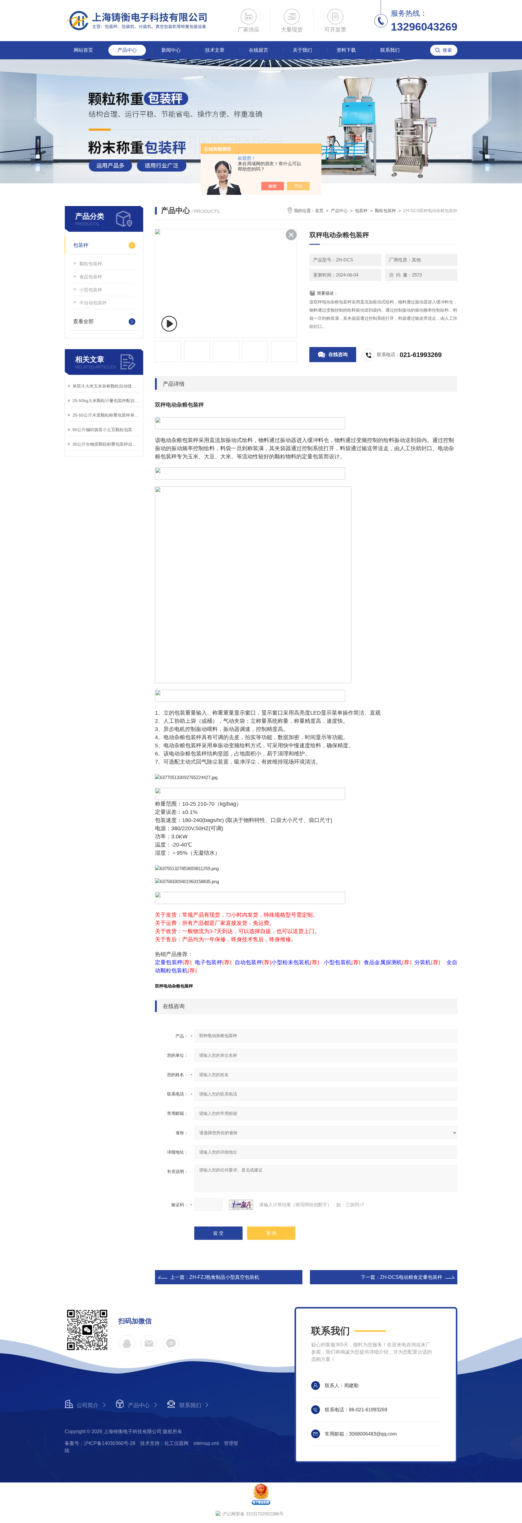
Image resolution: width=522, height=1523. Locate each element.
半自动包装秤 (93, 302)
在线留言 (258, 50)
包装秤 (81, 245)
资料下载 (346, 50)
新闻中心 (171, 50)
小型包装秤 (90, 289)
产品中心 (127, 50)
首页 (319, 210)
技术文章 (214, 50)
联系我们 (390, 50)
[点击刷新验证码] (241, 1205)
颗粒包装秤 (90, 263)
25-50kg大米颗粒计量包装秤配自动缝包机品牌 (106, 400)
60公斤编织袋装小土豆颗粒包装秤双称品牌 (106, 429)
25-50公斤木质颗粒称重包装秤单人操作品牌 (106, 415)
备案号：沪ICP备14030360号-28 (100, 1443)
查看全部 (83, 321)
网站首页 (83, 50)
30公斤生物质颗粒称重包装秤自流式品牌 (106, 444)
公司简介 (87, 1405)
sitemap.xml (206, 1443)
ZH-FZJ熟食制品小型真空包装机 (224, 1277)
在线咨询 (338, 354)
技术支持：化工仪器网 (164, 1443)
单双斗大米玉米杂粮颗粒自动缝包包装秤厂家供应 (106, 386)
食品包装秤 (90, 276)
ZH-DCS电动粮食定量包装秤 (411, 1277)
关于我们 (302, 50)
